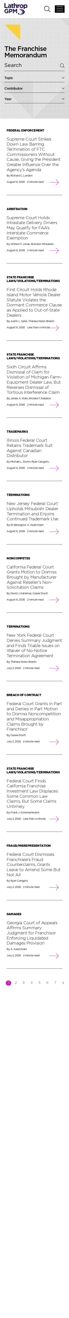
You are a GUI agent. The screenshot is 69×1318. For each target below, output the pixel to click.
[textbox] (34, 78)
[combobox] (34, 78)
